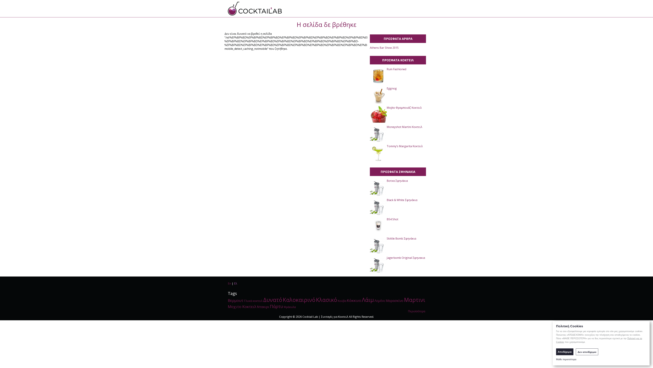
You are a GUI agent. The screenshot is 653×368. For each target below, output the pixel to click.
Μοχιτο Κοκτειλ (242, 306)
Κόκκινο (354, 300)
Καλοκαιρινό (299, 299)
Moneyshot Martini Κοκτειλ (404, 127)
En (229, 283)
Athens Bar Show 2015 (384, 48)
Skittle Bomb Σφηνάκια (401, 238)
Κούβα (342, 301)
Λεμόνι (379, 300)
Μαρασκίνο (394, 300)
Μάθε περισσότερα (566, 359)
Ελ (235, 283)
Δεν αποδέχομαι (587, 352)
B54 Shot (392, 219)
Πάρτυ (276, 306)
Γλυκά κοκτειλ (253, 301)
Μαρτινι (414, 299)
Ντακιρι (263, 306)
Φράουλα (290, 307)
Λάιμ (368, 299)
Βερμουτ (235, 300)
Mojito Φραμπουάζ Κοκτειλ (404, 108)
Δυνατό (272, 299)
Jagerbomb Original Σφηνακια (406, 258)
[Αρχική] (255, 8)
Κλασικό (326, 299)
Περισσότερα (416, 311)
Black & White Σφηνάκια (402, 200)
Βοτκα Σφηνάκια (397, 181)
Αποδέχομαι (565, 351)
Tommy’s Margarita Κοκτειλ (405, 146)
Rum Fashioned (396, 69)
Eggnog (392, 88)
